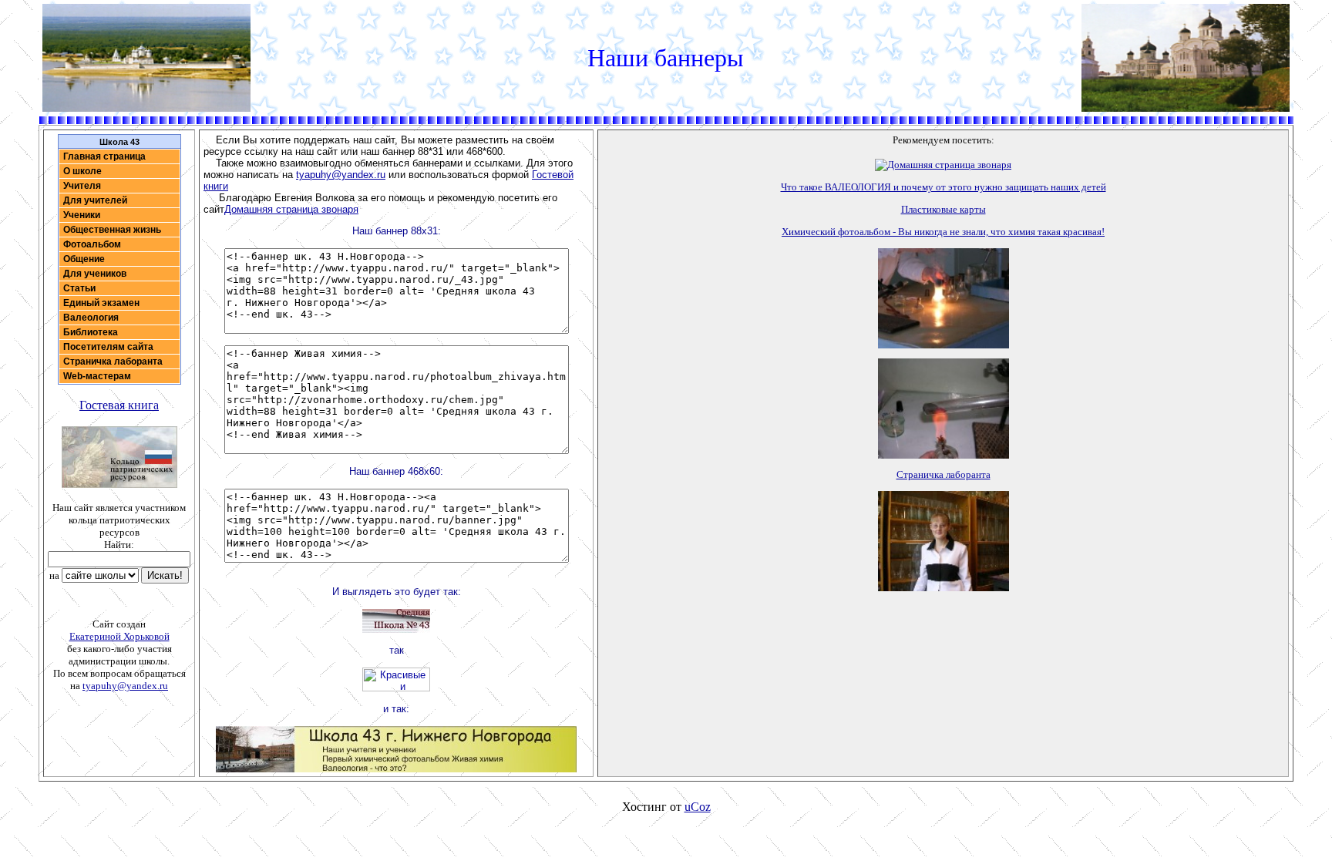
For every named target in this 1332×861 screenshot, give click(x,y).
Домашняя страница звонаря (291, 209)
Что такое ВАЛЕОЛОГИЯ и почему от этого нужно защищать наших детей (943, 187)
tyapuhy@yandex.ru (125, 685)
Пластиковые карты (943, 209)
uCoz (697, 806)
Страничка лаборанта (943, 474)
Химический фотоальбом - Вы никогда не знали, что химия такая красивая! (943, 231)
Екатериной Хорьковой (119, 636)
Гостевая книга (119, 405)
